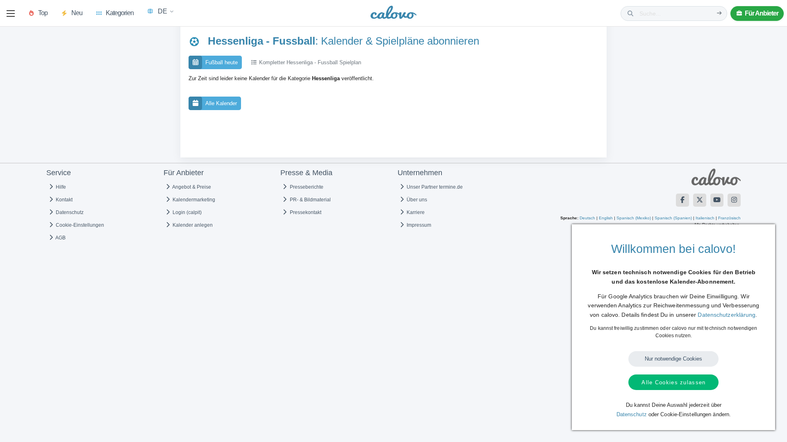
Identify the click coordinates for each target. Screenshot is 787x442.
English (606, 218)
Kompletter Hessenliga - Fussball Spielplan (309, 62)
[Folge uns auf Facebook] (682, 200)
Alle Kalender (221, 103)
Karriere (415, 212)
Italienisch (705, 218)
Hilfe (60, 187)
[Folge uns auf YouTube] (716, 200)
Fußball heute (221, 62)
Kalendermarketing (193, 200)
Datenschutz (69, 212)
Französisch (729, 218)
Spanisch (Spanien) (673, 218)
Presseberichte (306, 187)
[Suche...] (719, 13)
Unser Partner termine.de (434, 187)
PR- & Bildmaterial (310, 200)
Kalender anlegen (192, 225)
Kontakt (64, 200)
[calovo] (393, 14)
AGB (60, 238)
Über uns (416, 200)
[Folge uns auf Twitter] (699, 200)
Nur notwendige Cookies (673, 359)
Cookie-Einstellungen (79, 225)
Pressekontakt (305, 212)
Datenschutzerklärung (726, 314)
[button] (10, 13)
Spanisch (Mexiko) (633, 218)
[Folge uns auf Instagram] (734, 200)
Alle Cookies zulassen (673, 382)
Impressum (418, 225)
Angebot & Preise (191, 187)
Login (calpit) (186, 212)
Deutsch (587, 218)
